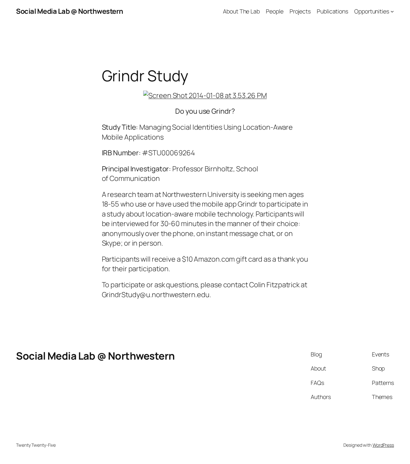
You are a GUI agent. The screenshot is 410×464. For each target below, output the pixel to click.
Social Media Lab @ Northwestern (69, 11)
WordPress (383, 445)
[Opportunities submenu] (392, 11)
